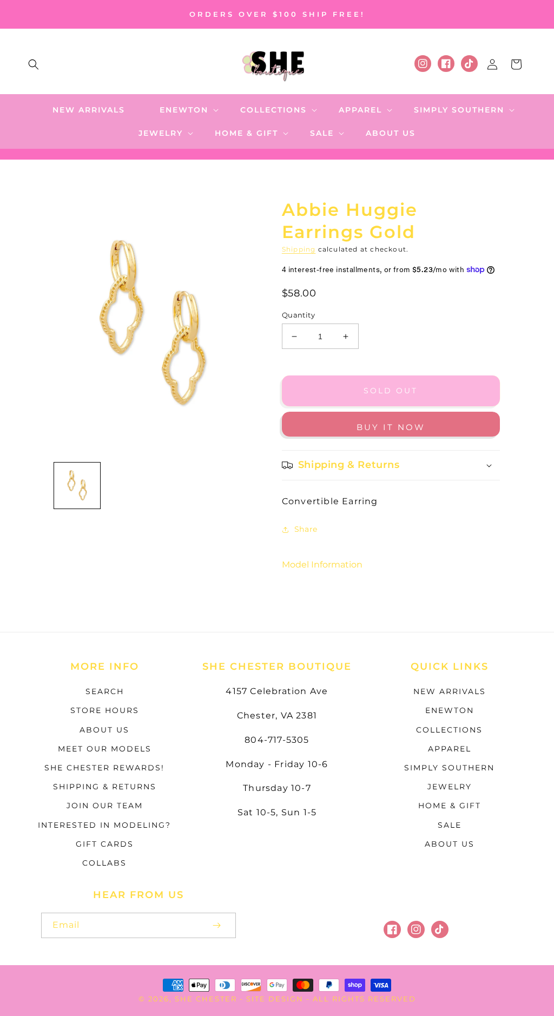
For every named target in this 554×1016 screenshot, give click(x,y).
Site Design (275, 998)
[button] (33, 64)
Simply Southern (449, 768)
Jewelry (449, 786)
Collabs (104, 863)
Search (104, 691)
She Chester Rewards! (104, 768)
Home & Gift (449, 805)
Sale (449, 825)
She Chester (207, 998)
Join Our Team (105, 805)
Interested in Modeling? (104, 825)
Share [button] (306, 529)
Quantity (298, 315)
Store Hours (104, 710)
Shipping (299, 249)
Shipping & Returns (104, 786)
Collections (449, 730)
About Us (104, 730)
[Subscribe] (216, 925)
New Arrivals (449, 691)
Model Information (322, 564)
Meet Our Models (104, 749)
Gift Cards (105, 844)
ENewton (449, 710)
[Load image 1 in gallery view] (77, 486)
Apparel (449, 749)
